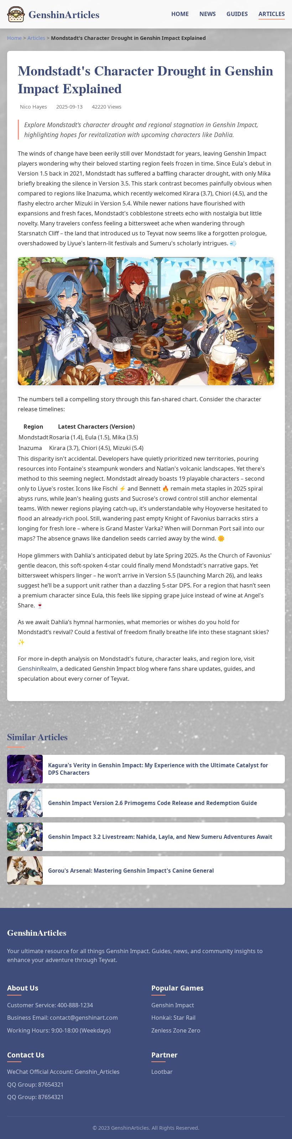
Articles (36, 38)
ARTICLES (272, 14)
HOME (180, 14)
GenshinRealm (37, 669)
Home (14, 38)
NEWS (207, 14)
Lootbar (162, 1072)
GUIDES (237, 14)
